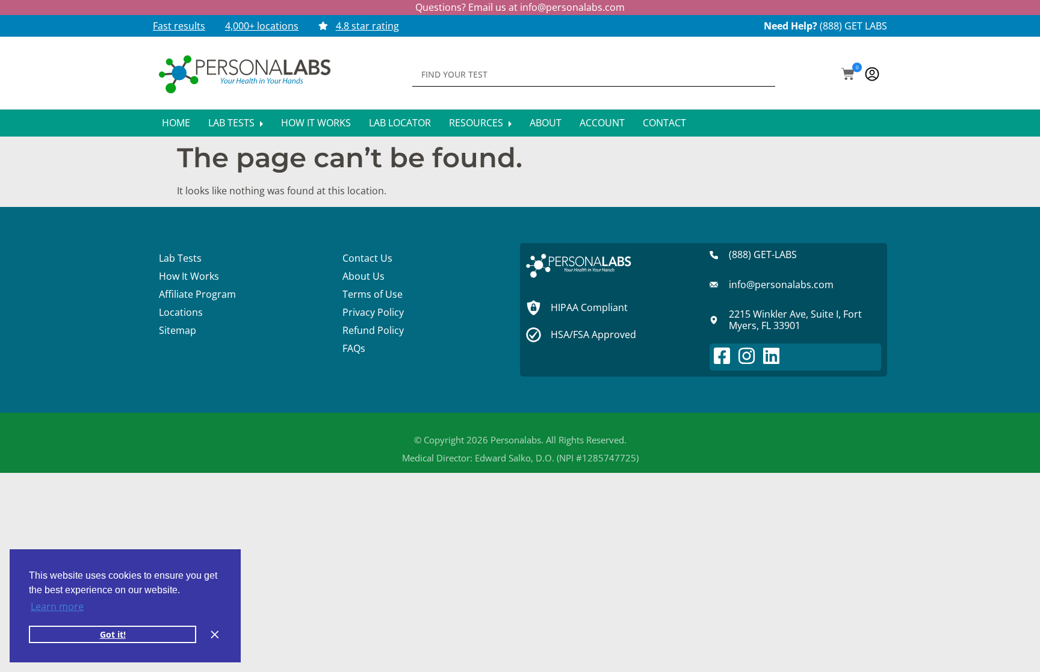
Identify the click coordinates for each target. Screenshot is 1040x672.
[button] (848, 75)
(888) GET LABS (853, 25)
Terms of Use (372, 294)
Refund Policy (373, 330)
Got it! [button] (113, 634)
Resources (477, 122)
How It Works (316, 122)
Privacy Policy (373, 312)
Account (602, 122)
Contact (664, 122)
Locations (181, 312)
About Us (363, 276)
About (546, 122)
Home (176, 122)
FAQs (353, 348)
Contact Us (367, 258)
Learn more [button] (57, 606)
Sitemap (177, 330)
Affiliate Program (197, 294)
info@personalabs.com (572, 7)
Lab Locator (400, 122)
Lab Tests (232, 122)
